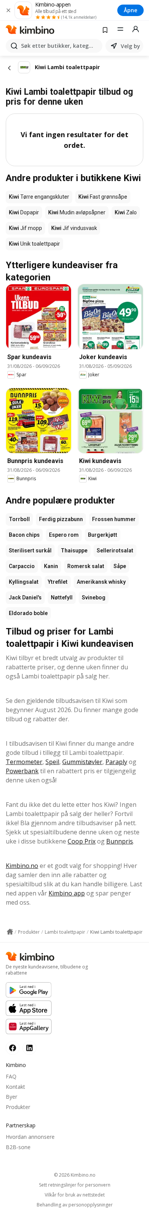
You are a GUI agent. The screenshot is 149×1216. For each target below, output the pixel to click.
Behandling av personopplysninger (75, 1205)
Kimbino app (67, 893)
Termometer (24, 762)
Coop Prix (82, 841)
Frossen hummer (114, 519)
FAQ (11, 1076)
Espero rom (64, 535)
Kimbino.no (22, 865)
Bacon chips (24, 535)
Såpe (119, 566)
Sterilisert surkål (30, 550)
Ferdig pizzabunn (61, 519)
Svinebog (93, 597)
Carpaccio (22, 566)
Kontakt (15, 1086)
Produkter (18, 1107)
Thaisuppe (74, 550)
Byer (11, 1096)
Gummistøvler (82, 762)
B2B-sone (18, 1147)
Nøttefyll (62, 597)
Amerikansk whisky (101, 582)
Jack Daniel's (25, 597)
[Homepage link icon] (10, 932)
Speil (52, 762)
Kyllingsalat (24, 582)
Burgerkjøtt (102, 535)
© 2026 (75, 1175)
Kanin (51, 566)
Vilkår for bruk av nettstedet (75, 1195)
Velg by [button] (130, 46)
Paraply (116, 762)
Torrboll (19, 519)
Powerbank (22, 771)
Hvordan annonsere (30, 1136)
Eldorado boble (28, 613)
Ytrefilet (58, 582)
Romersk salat (85, 566)
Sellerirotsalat (115, 550)
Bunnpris (119, 841)
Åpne (130, 10)
